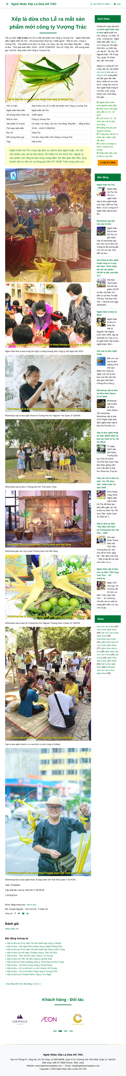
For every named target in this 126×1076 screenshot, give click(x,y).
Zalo (118, 4)
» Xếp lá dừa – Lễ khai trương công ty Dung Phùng (28, 965)
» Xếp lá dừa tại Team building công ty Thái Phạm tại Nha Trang (34, 962)
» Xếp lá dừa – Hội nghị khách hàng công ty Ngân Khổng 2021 (33, 946)
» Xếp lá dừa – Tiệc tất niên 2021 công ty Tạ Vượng (29, 956)
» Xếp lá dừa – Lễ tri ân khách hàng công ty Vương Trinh (31, 971)
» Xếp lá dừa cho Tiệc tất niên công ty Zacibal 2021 (28, 959)
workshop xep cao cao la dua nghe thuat (106, 670)
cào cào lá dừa (29, 154)
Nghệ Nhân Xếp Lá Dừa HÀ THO (33, 4)
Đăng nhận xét (11, 929)
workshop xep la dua (106, 639)
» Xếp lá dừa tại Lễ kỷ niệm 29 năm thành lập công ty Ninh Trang (35, 949)
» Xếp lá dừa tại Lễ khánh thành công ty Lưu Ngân (28, 974)
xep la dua (31, 905)
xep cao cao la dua (105, 626)
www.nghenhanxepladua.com (48, 1066)
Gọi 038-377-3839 (101, 4)
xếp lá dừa (56, 150)
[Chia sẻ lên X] (19, 913)
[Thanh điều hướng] (7, 4)
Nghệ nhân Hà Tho (106, 185)
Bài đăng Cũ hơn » (32, 984)
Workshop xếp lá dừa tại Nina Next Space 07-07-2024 (107, 393)
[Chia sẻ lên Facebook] (15, 913)
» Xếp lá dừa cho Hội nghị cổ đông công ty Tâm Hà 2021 (31, 952)
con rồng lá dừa (29, 158)
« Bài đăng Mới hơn (14, 984)
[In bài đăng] (27, 913)
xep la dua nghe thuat (106, 629)
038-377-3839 (108, 162)
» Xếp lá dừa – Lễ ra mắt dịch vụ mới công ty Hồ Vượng (31, 968)
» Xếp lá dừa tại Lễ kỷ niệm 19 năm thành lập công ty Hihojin (33, 943)
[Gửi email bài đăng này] (23, 913)
